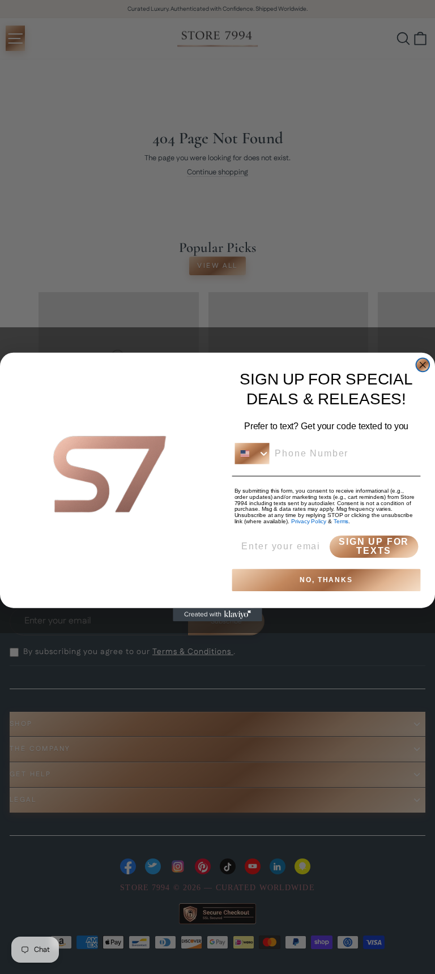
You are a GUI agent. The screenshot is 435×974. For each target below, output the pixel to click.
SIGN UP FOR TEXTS (374, 546)
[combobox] (252, 453)
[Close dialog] (423, 365)
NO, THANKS (326, 580)
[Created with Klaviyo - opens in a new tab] (217, 614)
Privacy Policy (308, 521)
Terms (341, 521)
